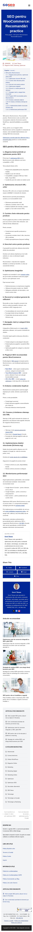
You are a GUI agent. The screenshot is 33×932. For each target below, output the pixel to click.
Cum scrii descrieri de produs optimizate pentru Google (23, 815)
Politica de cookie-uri (16, 922)
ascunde (12, 70)
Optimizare (22, 65)
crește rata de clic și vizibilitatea (18, 457)
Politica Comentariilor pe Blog (11, 879)
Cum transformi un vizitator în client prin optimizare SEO (9, 814)
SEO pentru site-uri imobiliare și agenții (15, 695)
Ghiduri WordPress (13, 759)
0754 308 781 (19, 918)
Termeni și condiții (8, 920)
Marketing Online (12, 775)
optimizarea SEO (15, 158)
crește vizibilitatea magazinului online (15, 511)
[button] (29, 5)
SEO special (15, 361)
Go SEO (10, 928)
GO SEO (21, 523)
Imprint (5, 860)
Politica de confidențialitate (21, 920)
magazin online (25, 274)
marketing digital (19, 505)
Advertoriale (11, 751)
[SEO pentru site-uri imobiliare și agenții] (16, 685)
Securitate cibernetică (14, 786)
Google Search (17, 434)
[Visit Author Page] (16, 586)
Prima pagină (8, 34)
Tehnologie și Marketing (14, 802)
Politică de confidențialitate (10, 871)
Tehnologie (11, 794)
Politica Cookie (7, 856)
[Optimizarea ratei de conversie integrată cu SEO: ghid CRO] (16, 629)
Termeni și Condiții (8, 852)
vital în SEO (24, 328)
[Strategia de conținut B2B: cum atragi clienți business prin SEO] (16, 657)
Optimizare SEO (12, 782)
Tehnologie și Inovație (14, 798)
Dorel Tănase (17, 63)
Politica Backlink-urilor (9, 848)
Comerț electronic (12, 755)
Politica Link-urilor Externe (10, 882)
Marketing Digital (12, 771)
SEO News (11, 790)
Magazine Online (9, 65)
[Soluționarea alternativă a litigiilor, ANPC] (24, 911)
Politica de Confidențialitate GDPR (12, 875)
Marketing (16, 65)
